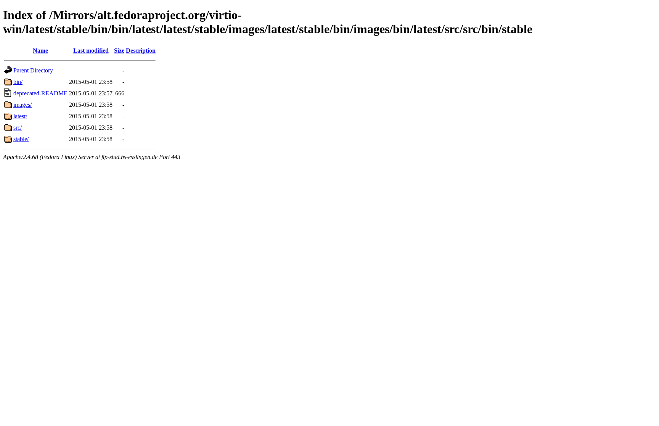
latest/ (20, 116)
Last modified (91, 50)
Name (40, 50)
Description (141, 50)
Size (119, 50)
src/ (17, 127)
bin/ (18, 82)
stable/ (21, 139)
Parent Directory (33, 70)
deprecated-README (40, 93)
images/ (22, 104)
